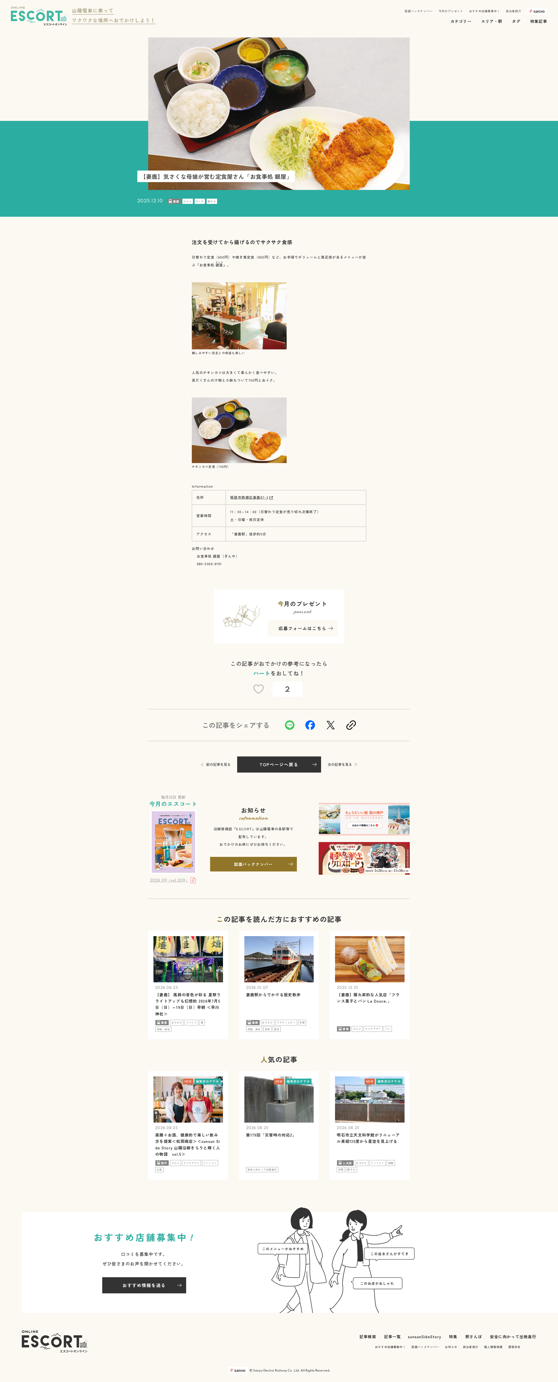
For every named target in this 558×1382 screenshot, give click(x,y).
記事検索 (367, 1336)
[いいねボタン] (258, 689)
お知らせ (451, 1347)
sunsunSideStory (424, 1336)
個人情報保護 (493, 1347)
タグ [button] (516, 21)
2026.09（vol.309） (169, 881)
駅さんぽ (473, 1336)
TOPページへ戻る (279, 764)
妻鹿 (176, 201)
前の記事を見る (218, 764)
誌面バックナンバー (419, 11)
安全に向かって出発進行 (513, 1336)
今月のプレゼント (451, 11)
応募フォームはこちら (303, 628)
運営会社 (514, 1347)
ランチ (200, 201)
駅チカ (212, 201)
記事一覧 (392, 1336)
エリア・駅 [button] (491, 21)
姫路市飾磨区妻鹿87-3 (249, 497)
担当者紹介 (513, 11)
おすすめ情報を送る (144, 1285)
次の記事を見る (340, 764)
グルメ (188, 201)
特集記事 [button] (538, 21)
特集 (453, 1336)
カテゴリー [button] (461, 21)
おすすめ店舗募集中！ (484, 11)
